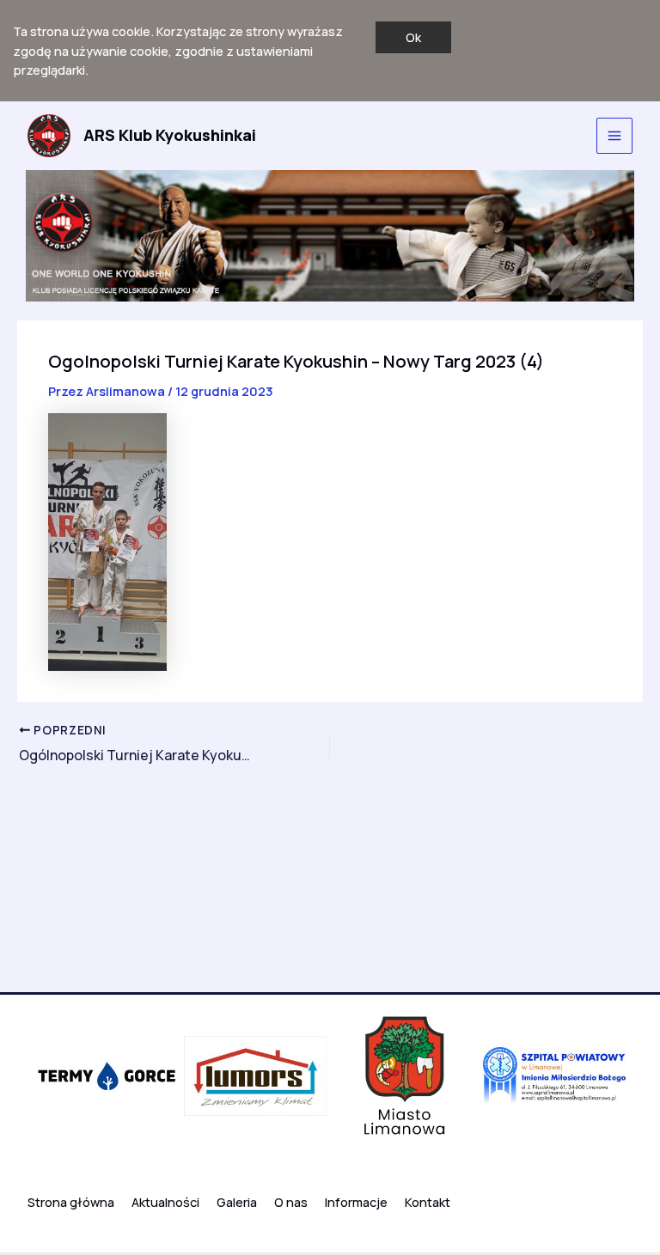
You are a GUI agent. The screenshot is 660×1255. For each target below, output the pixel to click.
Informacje (356, 1201)
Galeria (237, 1201)
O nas (291, 1201)
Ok (413, 37)
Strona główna (71, 1201)
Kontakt (427, 1201)
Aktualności (165, 1201)
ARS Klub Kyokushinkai (169, 135)
